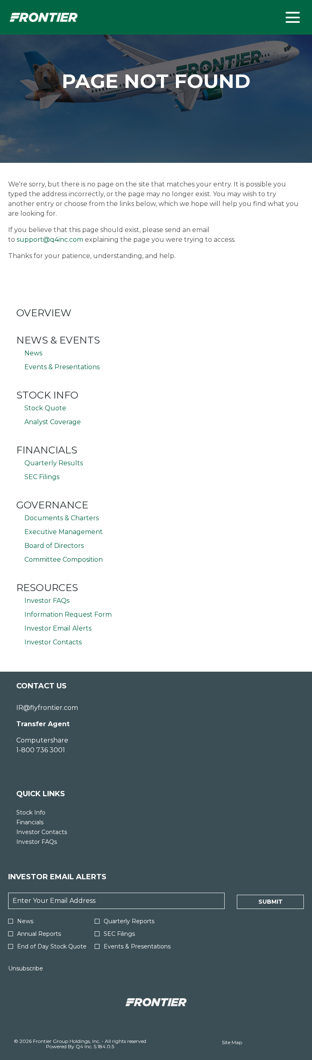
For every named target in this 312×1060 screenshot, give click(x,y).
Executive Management (63, 532)
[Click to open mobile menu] (292, 17)
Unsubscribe (25, 968)
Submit (270, 901)
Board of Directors (54, 546)
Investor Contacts (53, 642)
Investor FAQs (46, 600)
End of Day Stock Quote (52, 946)
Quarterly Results (53, 463)
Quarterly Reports (129, 921)
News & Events (58, 340)
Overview (44, 313)
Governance (52, 505)
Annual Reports (39, 933)
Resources (47, 588)
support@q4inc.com (50, 239)
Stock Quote (45, 408)
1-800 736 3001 (40, 750)
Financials (46, 450)
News (33, 353)
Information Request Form (68, 614)
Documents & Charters (61, 518)
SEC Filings (41, 477)
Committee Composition (63, 559)
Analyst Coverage (52, 422)
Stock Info (47, 395)
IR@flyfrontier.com (47, 708)
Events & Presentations (62, 367)
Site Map (232, 1042)
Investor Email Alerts (57, 628)
